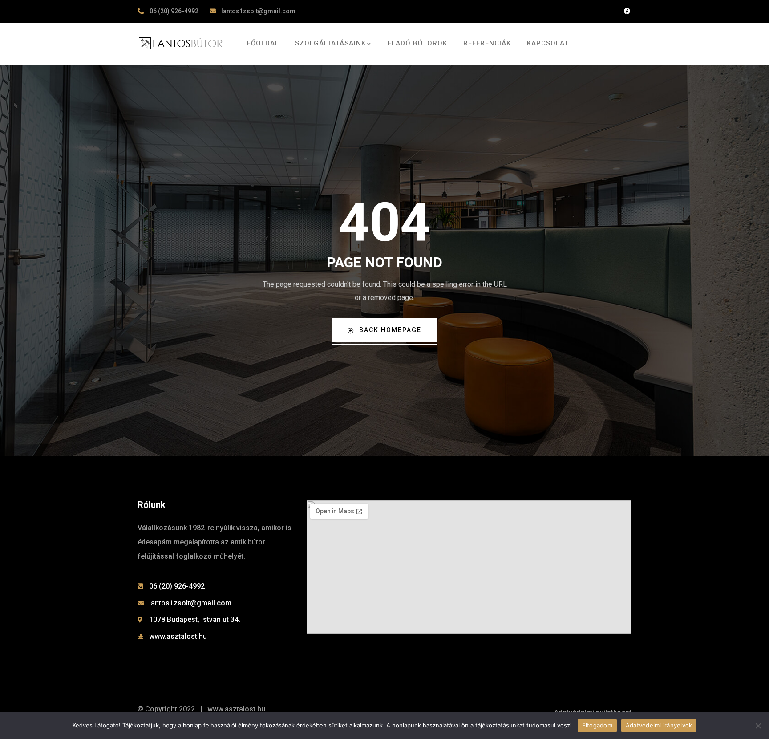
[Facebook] (627, 11)
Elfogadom (597, 725)
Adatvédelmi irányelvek (659, 725)
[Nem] (757, 725)
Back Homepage (390, 329)
